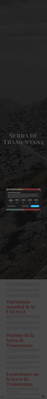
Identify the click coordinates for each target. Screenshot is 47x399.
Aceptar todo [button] (35, 206)
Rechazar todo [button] (25, 206)
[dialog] (23, 199)
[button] (11, 206)
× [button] (40, 191)
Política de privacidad (24, 197)
